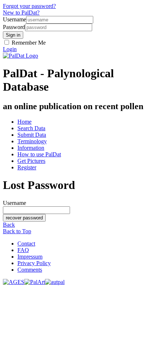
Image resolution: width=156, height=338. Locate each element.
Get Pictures (31, 161)
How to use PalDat (39, 154)
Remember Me (28, 43)
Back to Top (17, 231)
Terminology (32, 141)
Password (14, 27)
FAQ (23, 250)
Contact (26, 243)
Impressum (29, 257)
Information (30, 148)
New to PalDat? (21, 12)
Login (10, 49)
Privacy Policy (34, 263)
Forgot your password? (29, 6)
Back (9, 225)
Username (14, 19)
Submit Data (31, 135)
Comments (29, 270)
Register (26, 167)
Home (24, 122)
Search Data (31, 128)
